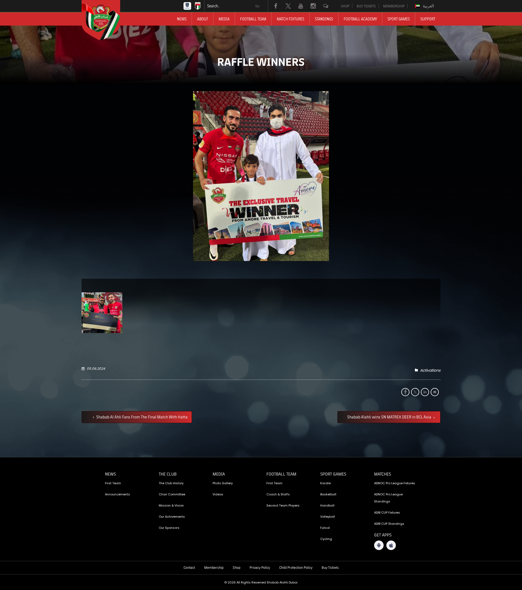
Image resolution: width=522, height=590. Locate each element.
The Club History (171, 483)
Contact (189, 567)
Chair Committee (172, 494)
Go (257, 6)
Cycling (326, 539)
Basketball (328, 494)
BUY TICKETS (366, 6)
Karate (325, 483)
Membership (213, 567)
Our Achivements (172, 516)
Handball (327, 505)
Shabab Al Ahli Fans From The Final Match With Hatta (141, 416)
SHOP (345, 6)
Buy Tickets (330, 567)
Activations (430, 370)
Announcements (117, 494)
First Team (113, 483)
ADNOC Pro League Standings (388, 498)
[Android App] (379, 545)
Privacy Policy (260, 567)
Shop (236, 567)
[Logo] (106, 20)
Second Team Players (283, 505)
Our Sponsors (169, 528)
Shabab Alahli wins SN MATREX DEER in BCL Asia (389, 416)
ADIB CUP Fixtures (387, 512)
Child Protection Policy (295, 567)
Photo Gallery (223, 483)
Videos (218, 494)
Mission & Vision (171, 505)
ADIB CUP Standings (389, 523)
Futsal (325, 528)
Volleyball (327, 516)
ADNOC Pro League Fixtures (394, 483)
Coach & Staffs (278, 494)
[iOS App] (391, 545)
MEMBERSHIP (394, 6)
